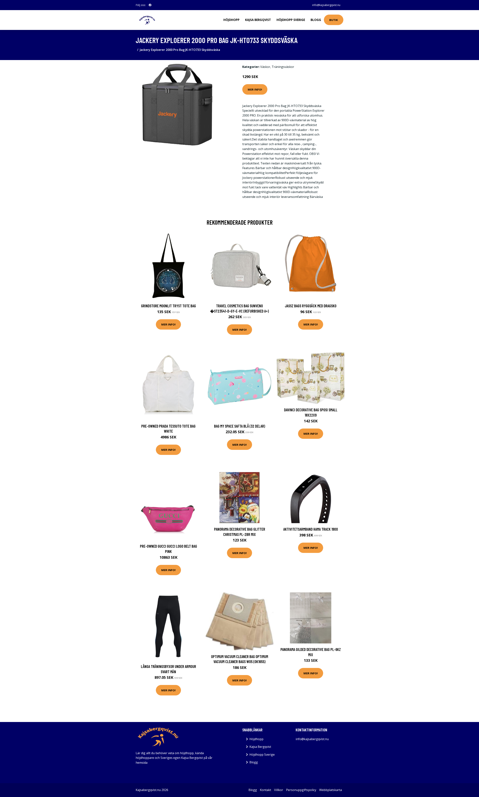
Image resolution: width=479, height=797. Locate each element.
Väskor (265, 67)
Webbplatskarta (330, 790)
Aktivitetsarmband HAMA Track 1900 (310, 529)
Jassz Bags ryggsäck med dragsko (310, 305)
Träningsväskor (283, 67)
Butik (333, 20)
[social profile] (150, 5)
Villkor (278, 790)
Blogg (316, 20)
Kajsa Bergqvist (258, 20)
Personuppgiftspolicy (301, 790)
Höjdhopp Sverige (291, 20)
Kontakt (265, 790)
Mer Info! (255, 89)
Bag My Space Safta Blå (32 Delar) (239, 426)
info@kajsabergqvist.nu (326, 5)
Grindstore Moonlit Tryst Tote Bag (168, 305)
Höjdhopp (231, 20)
